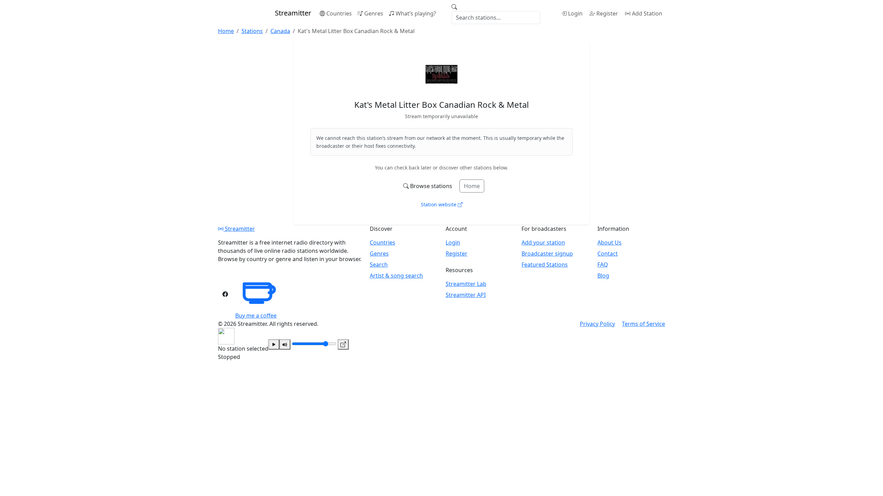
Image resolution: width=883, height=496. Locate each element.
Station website (439, 204)
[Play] (273, 344)
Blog (603, 275)
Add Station (647, 13)
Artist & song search (396, 275)
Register (607, 13)
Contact (607, 253)
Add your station (543, 242)
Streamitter (239, 228)
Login (575, 13)
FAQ (602, 264)
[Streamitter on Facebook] (225, 294)
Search (379, 264)
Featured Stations (545, 264)
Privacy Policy (597, 324)
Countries (339, 13)
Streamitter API (466, 295)
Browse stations (431, 186)
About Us (609, 242)
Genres (373, 13)
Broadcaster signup (547, 253)
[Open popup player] (343, 344)
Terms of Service (643, 324)
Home (472, 186)
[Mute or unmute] (284, 344)
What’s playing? (416, 13)
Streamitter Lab (466, 284)
